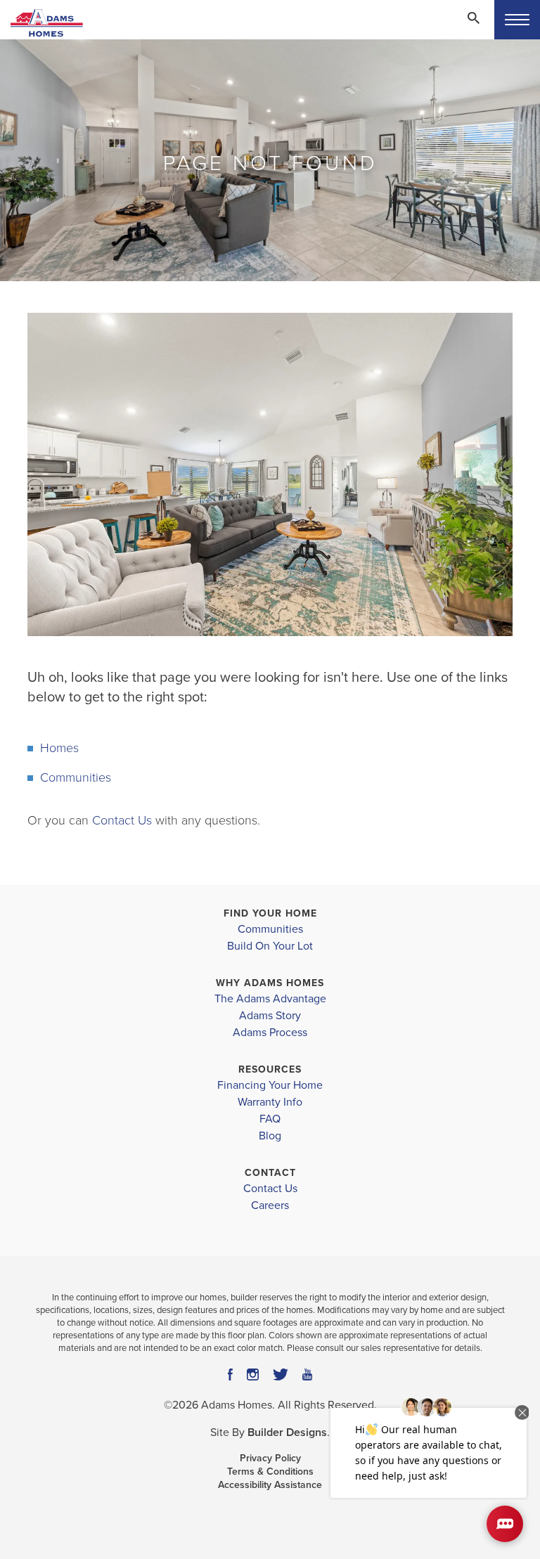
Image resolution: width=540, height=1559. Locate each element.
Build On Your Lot (270, 946)
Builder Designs (287, 1432)
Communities (75, 777)
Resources (270, 1069)
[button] (473, 27)
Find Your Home (270, 913)
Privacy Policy (270, 1458)
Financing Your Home (270, 1085)
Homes (59, 748)
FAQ (270, 1119)
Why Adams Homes (270, 983)
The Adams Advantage (270, 999)
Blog (270, 1136)
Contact (270, 1173)
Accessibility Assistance (270, 1485)
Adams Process (270, 1033)
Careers (270, 1205)
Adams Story (270, 1016)
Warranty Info (270, 1102)
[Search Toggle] (473, 18)
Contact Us (122, 820)
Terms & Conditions (270, 1471)
